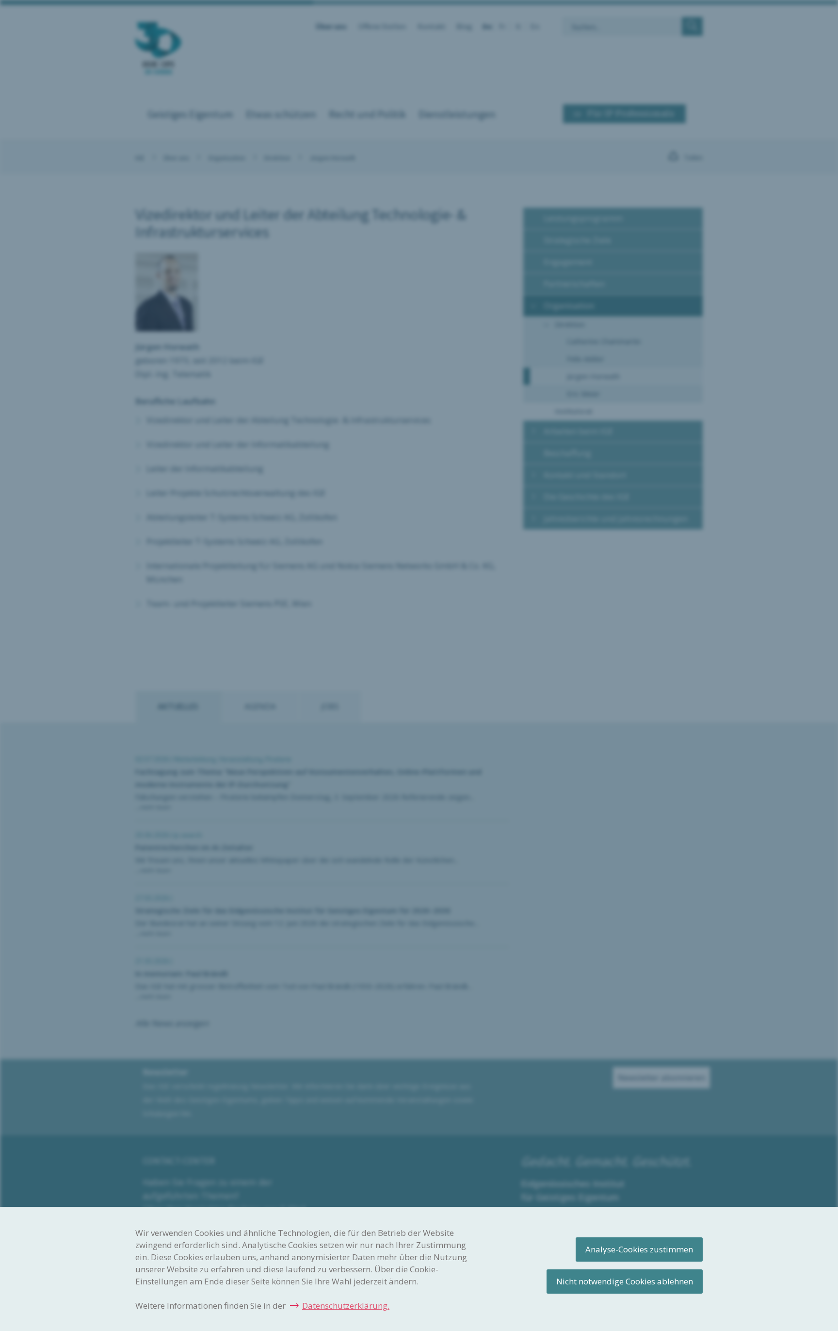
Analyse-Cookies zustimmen (639, 1249)
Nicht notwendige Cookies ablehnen (624, 1281)
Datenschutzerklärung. (345, 1305)
